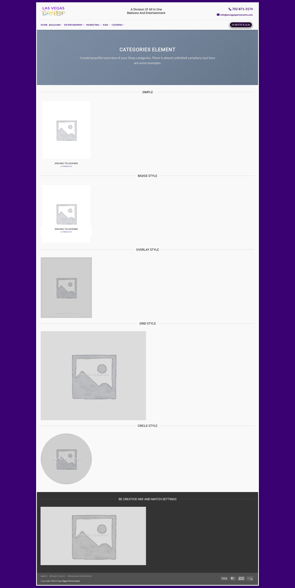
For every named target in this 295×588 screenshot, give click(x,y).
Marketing (92, 24)
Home (44, 24)
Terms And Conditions (79, 576)
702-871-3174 (242, 9)
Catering (117, 24)
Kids (105, 24)
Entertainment (73, 24)
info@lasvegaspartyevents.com (236, 14)
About (44, 576)
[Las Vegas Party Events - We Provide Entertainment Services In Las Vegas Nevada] (53, 11)
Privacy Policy (57, 576)
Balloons (55, 24)
